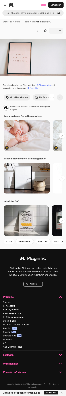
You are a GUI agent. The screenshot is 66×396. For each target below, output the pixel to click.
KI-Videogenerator (12, 313)
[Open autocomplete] (7, 13)
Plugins (9, 332)
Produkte (8, 296)
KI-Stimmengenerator (13, 317)
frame (9, 241)
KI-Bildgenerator (44, 85)
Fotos (26, 22)
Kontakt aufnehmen (14, 372)
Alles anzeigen (34, 116)
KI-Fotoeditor (33, 88)
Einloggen (56, 5)
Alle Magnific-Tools (12, 346)
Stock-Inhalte (9, 320)
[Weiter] (53, 97)
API (4, 343)
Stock (17, 22)
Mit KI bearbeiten (19, 97)
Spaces (6, 302)
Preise (43, 5)
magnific (13, 110)
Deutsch (33, 284)
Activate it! (51, 392)
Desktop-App (12, 335)
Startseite (7, 22)
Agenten (9, 328)
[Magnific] (33, 259)
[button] (33, 284)
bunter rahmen (24, 241)
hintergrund (43, 241)
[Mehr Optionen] (37, 31)
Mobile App (8, 339)
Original (19, 40)
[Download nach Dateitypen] (60, 31)
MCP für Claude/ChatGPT (16, 324)
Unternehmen (10, 363)
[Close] (61, 393)
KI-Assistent (9, 306)
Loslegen (8, 354)
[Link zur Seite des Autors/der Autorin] (6, 108)
